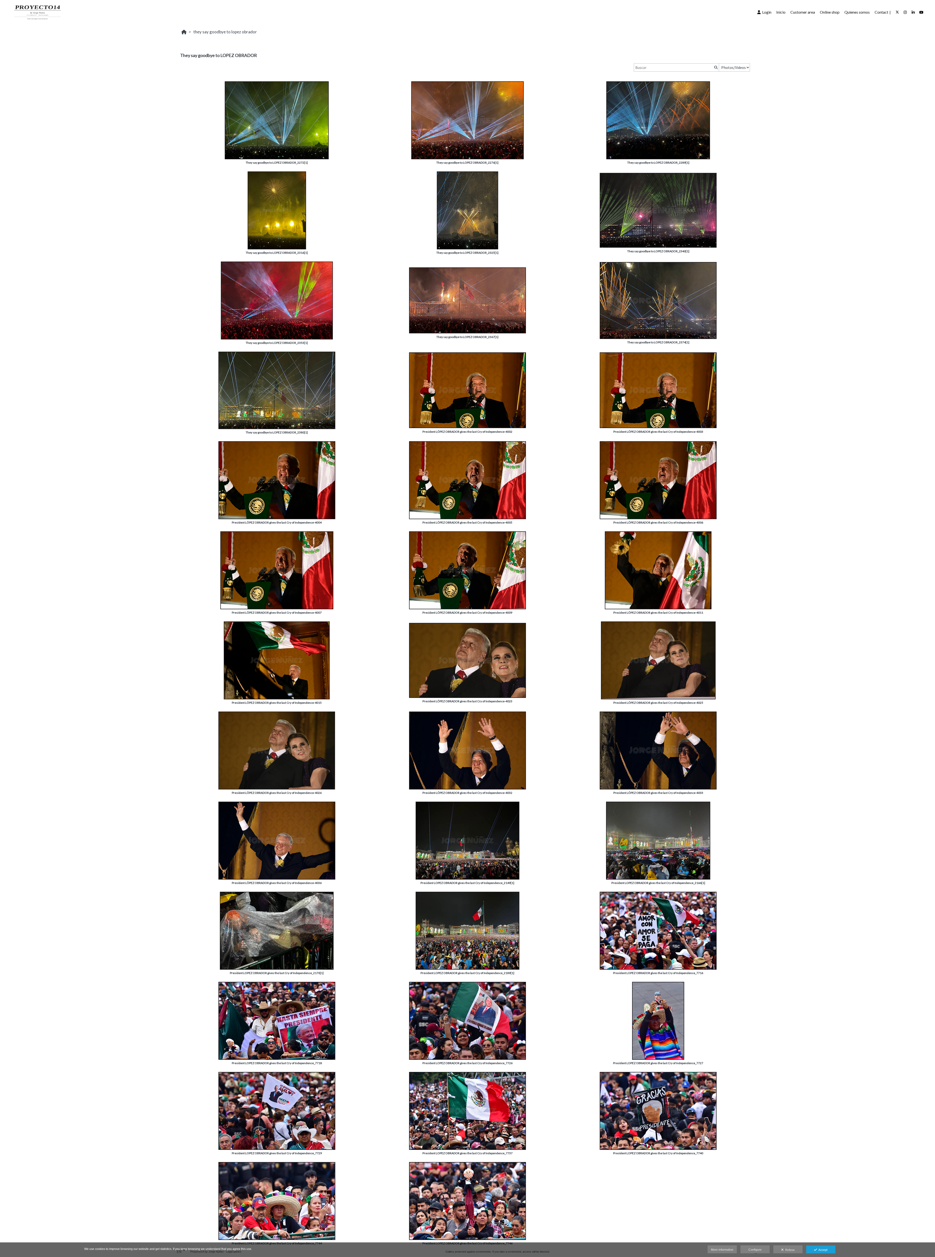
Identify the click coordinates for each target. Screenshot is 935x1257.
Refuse (789, 1250)
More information (722, 1249)
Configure (755, 1249)
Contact (881, 12)
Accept (822, 1250)
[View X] (897, 12)
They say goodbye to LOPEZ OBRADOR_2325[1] (467, 252)
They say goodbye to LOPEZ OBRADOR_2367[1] (467, 337)
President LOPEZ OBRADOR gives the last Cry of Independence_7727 (658, 1063)
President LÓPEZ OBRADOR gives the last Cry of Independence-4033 (658, 793)
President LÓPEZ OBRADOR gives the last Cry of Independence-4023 (467, 701)
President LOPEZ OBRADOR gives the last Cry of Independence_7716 (658, 973)
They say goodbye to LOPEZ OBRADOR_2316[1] (277, 252)
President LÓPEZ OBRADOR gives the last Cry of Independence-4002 (467, 431)
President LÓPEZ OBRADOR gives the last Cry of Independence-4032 (467, 793)
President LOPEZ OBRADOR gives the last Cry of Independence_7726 (467, 1063)
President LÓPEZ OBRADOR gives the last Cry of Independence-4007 (277, 612)
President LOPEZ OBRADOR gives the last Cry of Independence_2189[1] (467, 973)
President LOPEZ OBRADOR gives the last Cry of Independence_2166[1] (658, 883)
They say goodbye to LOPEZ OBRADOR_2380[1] (277, 432)
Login (766, 12)
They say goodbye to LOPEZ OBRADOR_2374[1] (658, 342)
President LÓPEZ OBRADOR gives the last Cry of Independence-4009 (467, 612)
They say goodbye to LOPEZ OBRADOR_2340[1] (658, 251)
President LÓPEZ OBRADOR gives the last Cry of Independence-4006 (658, 522)
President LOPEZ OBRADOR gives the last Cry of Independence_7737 (467, 1153)
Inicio (780, 12)
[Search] (715, 67)
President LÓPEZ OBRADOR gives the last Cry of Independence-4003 (658, 431)
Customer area (802, 12)
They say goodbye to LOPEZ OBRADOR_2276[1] (467, 162)
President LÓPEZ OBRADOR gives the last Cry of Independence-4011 (658, 612)
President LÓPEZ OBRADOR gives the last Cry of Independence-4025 (658, 702)
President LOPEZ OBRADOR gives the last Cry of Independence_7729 (277, 1153)
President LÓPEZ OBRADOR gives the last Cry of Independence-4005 (467, 522)
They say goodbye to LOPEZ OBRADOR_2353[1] (277, 343)
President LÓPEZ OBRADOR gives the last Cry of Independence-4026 (277, 793)
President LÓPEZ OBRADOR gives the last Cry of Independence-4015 (277, 702)
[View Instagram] (905, 12)
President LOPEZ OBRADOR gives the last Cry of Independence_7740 (658, 1153)
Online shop (830, 12)
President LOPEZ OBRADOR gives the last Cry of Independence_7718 (277, 1063)
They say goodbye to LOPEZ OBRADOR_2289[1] (658, 162)
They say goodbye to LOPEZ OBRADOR (225, 31)
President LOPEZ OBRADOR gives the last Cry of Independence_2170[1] (277, 973)
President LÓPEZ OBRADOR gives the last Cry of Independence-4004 (277, 522)
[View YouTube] (921, 12)
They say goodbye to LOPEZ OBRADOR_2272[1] (277, 162)
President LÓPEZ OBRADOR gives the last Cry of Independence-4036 (277, 883)
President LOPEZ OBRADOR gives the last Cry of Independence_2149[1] (467, 883)
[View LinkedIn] (913, 12)
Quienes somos (857, 12)
